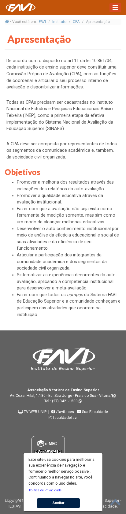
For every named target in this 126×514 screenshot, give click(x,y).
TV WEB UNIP (34, 411)
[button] (45, 490)
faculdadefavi (64, 417)
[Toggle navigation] (115, 7)
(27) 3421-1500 (65, 401)
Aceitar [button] (59, 503)
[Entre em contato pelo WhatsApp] (80, 401)
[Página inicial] (7, 22)
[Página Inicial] (20, 7)
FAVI (42, 22)
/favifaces (64, 411)
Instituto (59, 22)
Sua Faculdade (94, 411)
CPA (76, 22)
